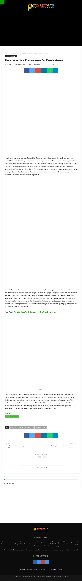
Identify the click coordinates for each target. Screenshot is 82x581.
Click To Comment (41, 468)
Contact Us (44, 569)
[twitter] (32, 70)
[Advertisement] (41, 29)
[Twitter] (39, 562)
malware (38, 427)
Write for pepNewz (26, 569)
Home (6, 53)
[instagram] (47, 562)
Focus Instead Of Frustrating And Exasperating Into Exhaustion (21, 445)
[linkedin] (44, 70)
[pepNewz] (41, 2)
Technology (14, 53)
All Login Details (9, 483)
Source (40, 284)
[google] (38, 70)
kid (33, 427)
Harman (9, 64)
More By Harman (40, 454)
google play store (24, 427)
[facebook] (26, 70)
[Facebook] (35, 562)
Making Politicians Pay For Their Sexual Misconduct (64, 445)
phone (45, 427)
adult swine (13, 427)
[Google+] (43, 562)
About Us (37, 569)
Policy (60, 569)
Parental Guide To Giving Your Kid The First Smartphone (35, 312)
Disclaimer (53, 569)
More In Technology (40, 457)
